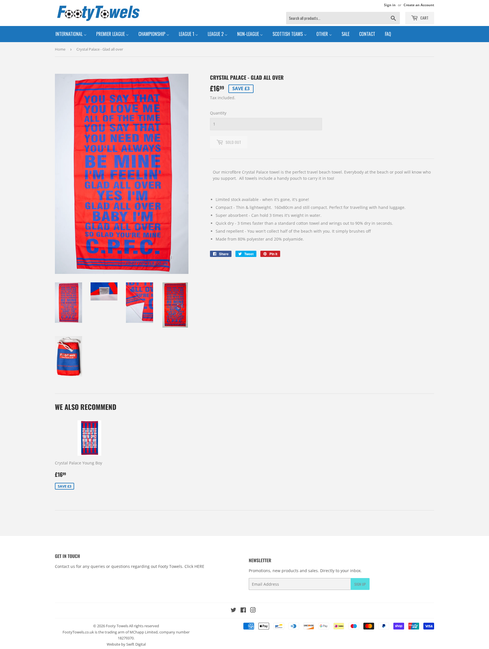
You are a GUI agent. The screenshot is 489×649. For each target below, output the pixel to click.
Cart (423, 18)
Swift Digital (136, 644)
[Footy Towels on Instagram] (253, 610)
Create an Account (419, 5)
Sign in (390, 5)
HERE (199, 566)
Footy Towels (117, 625)
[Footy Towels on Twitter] (233, 610)
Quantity (218, 113)
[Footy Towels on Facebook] (243, 610)
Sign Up (360, 584)
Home (60, 49)
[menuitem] (71, 34)
